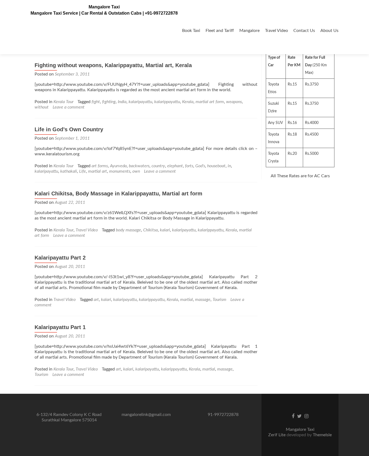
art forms (100, 166)
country (158, 166)
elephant (175, 166)
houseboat (216, 166)
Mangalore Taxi (104, 7)
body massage (128, 230)
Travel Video (276, 30)
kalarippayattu (167, 102)
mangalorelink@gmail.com (146, 414)
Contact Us (304, 30)
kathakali (68, 171)
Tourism (219, 299)
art (96, 299)
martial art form (210, 102)
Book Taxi (191, 30)
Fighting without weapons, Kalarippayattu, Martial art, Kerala (113, 65)
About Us (329, 30)
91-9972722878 (223, 414)
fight (96, 102)
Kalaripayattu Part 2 (60, 258)
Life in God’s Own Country (69, 129)
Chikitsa (150, 230)
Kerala (187, 102)
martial (186, 299)
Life (82, 171)
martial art (97, 171)
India (122, 102)
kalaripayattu (140, 102)
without (42, 107)
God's (200, 166)
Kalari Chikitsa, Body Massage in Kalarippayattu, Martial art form (118, 193)
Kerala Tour (63, 102)
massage (202, 299)
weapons (234, 102)
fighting (109, 102)
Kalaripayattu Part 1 (60, 327)
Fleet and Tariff (220, 30)
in (229, 166)
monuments (119, 171)
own (136, 171)
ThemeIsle (322, 435)
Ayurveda (118, 166)
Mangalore (249, 30)
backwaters (139, 166)
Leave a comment (69, 107)
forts (189, 166)
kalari (165, 230)
